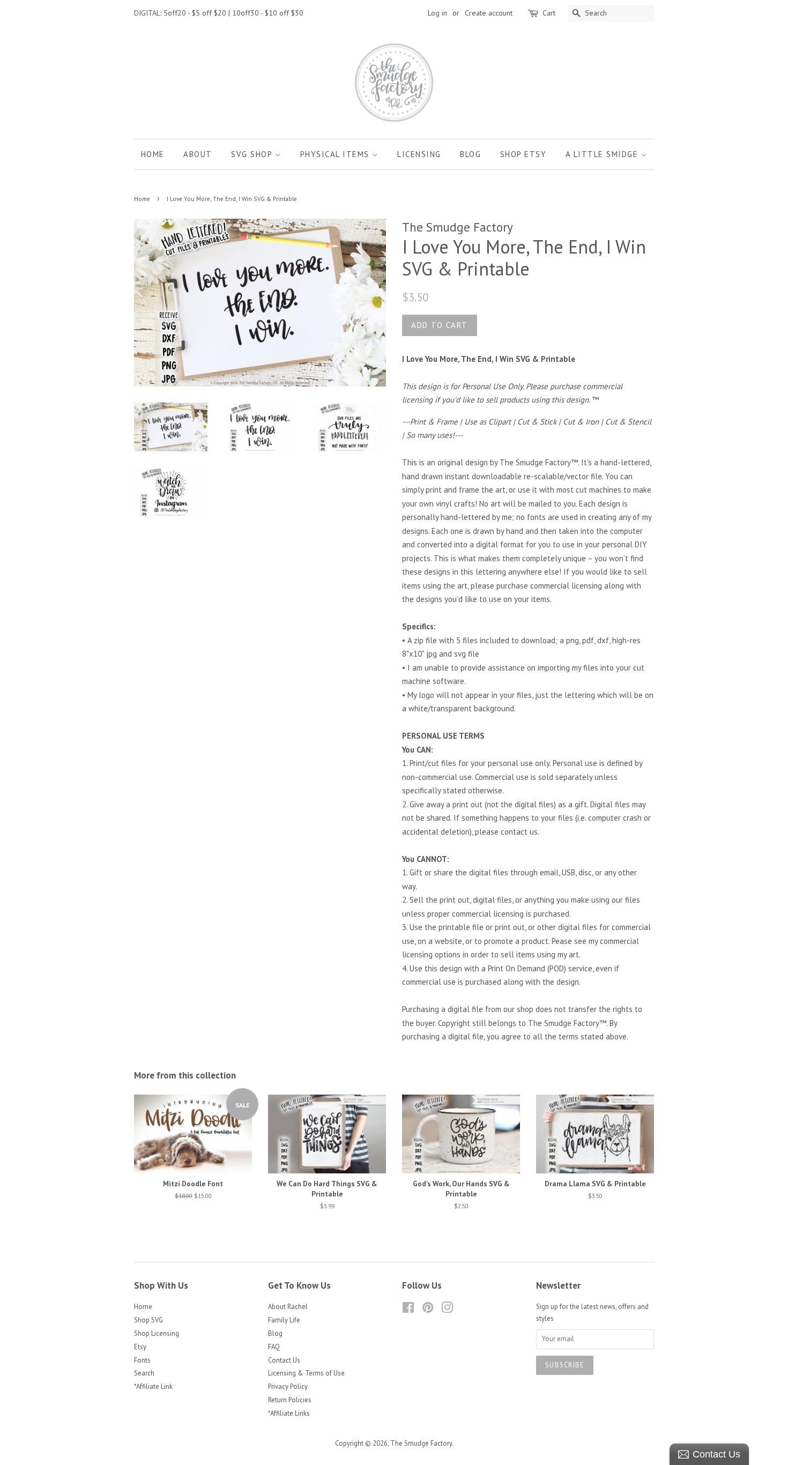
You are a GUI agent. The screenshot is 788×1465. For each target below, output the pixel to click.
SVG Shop (253, 154)
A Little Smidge (603, 154)
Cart (548, 13)
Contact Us (284, 1360)
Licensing (419, 154)
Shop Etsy (523, 154)
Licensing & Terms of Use (306, 1373)
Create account (488, 13)
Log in (437, 13)
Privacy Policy (288, 1386)
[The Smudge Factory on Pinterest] (428, 1309)
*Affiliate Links (289, 1413)
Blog (470, 154)
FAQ (274, 1346)
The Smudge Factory (421, 1443)
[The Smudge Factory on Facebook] (408, 1309)
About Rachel (288, 1306)
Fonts (142, 1360)
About (197, 154)
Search (144, 1373)
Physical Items (336, 154)
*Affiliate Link (153, 1386)
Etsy (140, 1346)
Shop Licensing (156, 1333)
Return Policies (289, 1399)
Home (153, 154)
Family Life (284, 1320)
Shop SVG (148, 1320)
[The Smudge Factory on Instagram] (447, 1309)
